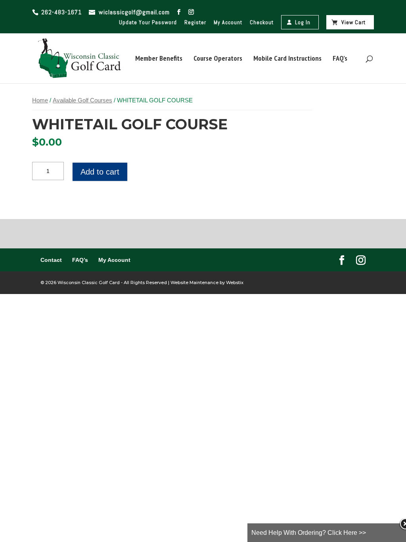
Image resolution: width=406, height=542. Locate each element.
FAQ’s (340, 59)
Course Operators (217, 59)
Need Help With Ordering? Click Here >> (308, 532)
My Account (228, 22)
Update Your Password (148, 22)
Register (195, 22)
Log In (302, 22)
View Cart (353, 22)
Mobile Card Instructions (287, 59)
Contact (51, 260)
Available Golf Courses (82, 100)
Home (40, 100)
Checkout (262, 22)
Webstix (234, 282)
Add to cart (99, 171)
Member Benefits (158, 59)
